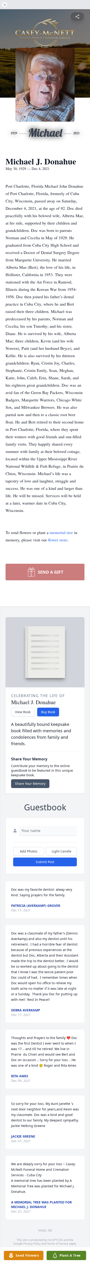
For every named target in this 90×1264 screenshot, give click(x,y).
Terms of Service (57, 1244)
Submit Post (45, 862)
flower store (57, 540)
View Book (22, 712)
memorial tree (61, 532)
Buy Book (48, 712)
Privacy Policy (32, 1244)
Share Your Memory (30, 783)
